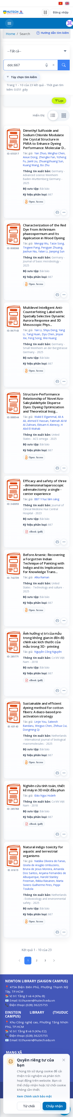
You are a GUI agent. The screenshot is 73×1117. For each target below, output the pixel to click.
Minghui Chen (56, 153)
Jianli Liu (32, 161)
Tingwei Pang (31, 247)
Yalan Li (43, 251)
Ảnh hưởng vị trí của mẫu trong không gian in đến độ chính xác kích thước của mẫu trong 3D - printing (43, 639)
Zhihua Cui (60, 726)
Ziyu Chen (48, 334)
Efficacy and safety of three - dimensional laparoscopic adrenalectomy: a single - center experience (45, 487)
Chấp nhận (54, 1106)
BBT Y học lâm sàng (46, 499)
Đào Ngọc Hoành (45, 795)
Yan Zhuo (40, 153)
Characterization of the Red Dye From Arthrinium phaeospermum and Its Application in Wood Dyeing (44, 231)
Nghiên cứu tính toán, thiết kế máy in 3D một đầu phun (44, 788)
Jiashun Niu (30, 251)
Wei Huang (49, 338)
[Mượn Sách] (69, 23)
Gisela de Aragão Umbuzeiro (41, 865)
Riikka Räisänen (45, 881)
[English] (67, 3)
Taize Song (57, 243)
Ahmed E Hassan (37, 421)
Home (10, 33)
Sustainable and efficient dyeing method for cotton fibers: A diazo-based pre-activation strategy (43, 709)
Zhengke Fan (47, 157)
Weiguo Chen (43, 726)
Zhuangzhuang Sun (51, 161)
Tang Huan (33, 334)
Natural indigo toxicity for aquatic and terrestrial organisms (43, 851)
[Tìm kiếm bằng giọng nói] (46, 65)
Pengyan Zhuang (51, 247)
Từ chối (29, 1106)
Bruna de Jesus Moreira (37, 869)
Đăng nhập (61, 12)
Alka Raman (41, 577)
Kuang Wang (31, 165)
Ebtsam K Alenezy (48, 425)
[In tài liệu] (57, 212)
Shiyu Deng (50, 330)
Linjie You (40, 721)
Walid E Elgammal (45, 417)
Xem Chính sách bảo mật (34, 1096)
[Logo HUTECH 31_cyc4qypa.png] (13, 12)
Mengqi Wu (41, 243)
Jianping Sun (56, 251)
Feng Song (34, 338)
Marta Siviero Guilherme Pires (43, 883)
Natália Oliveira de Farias (49, 861)
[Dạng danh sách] (53, 115)
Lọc (61, 100)
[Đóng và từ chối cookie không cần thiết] (63, 1060)
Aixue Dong (30, 157)
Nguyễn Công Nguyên (48, 652)
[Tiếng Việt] (60, 3)
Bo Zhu (44, 165)
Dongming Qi (31, 729)
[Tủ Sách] (45, 12)
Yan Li (38, 330)
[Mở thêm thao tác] (64, 212)
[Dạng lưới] (64, 115)
